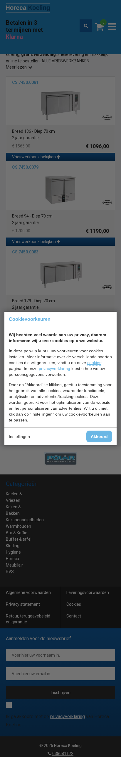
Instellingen (19, 436)
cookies (94, 362)
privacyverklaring (54, 368)
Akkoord (99, 436)
